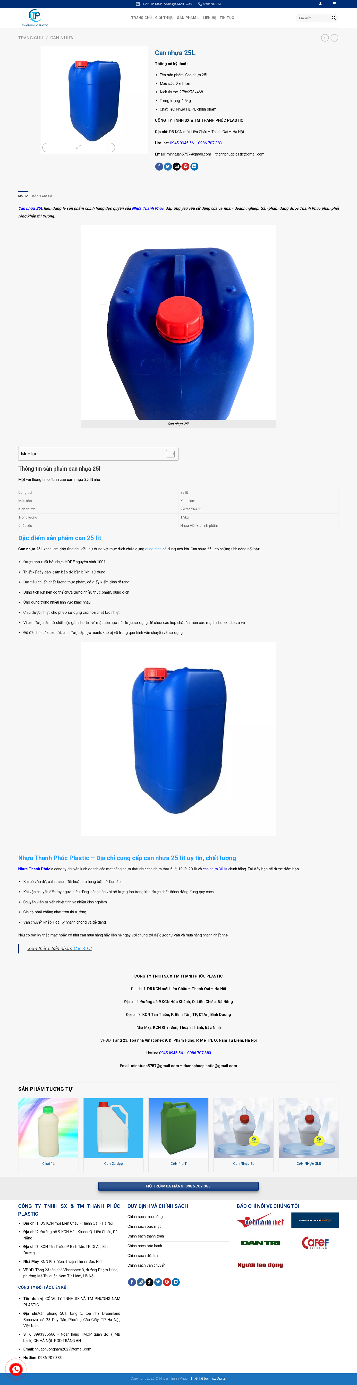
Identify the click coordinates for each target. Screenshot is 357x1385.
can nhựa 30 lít (215, 869)
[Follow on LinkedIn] (176, 1282)
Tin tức (227, 18)
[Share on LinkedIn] (194, 167)
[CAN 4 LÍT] (178, 1128)
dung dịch (153, 549)
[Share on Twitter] (168, 167)
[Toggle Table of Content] (167, 454)
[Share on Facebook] (159, 167)
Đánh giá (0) (42, 196)
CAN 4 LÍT (178, 1164)
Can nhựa (61, 37)
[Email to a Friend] (177, 167)
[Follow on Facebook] (132, 1282)
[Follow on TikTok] (149, 1282)
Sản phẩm (186, 18)
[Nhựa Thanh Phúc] (71, 18)
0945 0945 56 (182, 143)
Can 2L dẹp (113, 1164)
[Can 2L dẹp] (113, 1128)
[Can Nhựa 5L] (243, 1128)
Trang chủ (141, 18)
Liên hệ (209, 18)
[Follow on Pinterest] (167, 1282)
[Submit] (334, 18)
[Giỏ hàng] (335, 4)
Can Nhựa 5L (243, 1164)
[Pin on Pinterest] (185, 167)
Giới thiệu (164, 18)
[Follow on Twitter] (158, 1282)
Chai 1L (48, 1164)
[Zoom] (78, 147)
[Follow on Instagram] (141, 1282)
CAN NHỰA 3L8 (309, 1164)
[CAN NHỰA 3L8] (309, 1128)
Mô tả (23, 196)
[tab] (23, 196)
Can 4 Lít (82, 948)
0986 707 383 (210, 143)
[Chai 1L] (48, 1128)
